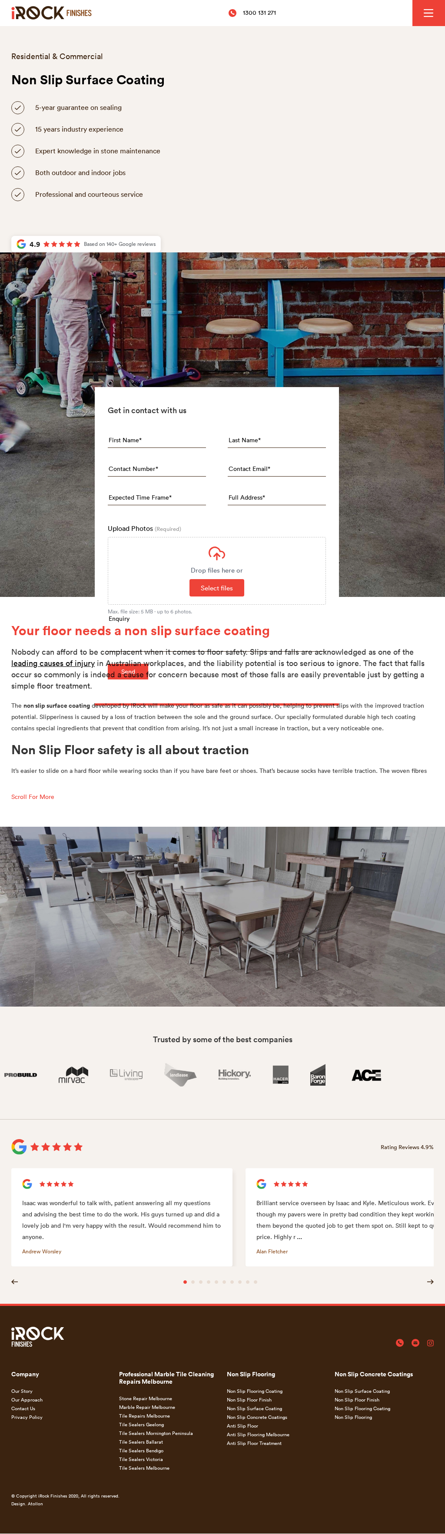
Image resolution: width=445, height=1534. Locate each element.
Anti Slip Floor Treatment (254, 1443)
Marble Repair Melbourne (147, 1407)
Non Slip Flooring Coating (254, 1391)
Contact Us (23, 1408)
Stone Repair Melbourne (145, 1398)
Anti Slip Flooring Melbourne (258, 1434)
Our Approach (27, 1399)
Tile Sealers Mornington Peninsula (156, 1433)
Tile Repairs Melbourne (144, 1415)
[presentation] (217, 571)
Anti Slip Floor (242, 1425)
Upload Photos (144, 528)
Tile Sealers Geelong (141, 1424)
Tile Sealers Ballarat (141, 1441)
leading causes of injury (53, 663)
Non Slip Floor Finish (249, 1399)
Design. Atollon (27, 1503)
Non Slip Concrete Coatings (257, 1417)
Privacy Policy (27, 1417)
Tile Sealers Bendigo (141, 1450)
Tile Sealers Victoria (141, 1459)
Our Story (22, 1391)
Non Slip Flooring (353, 1417)
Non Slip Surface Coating (254, 1408)
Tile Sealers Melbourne (144, 1467)
